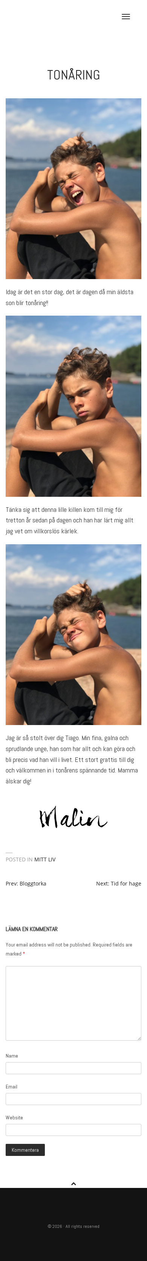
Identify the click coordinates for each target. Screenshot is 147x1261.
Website (14, 1117)
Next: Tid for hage (118, 883)
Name (12, 1055)
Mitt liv (44, 859)
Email (11, 1086)
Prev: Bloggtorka (26, 883)
